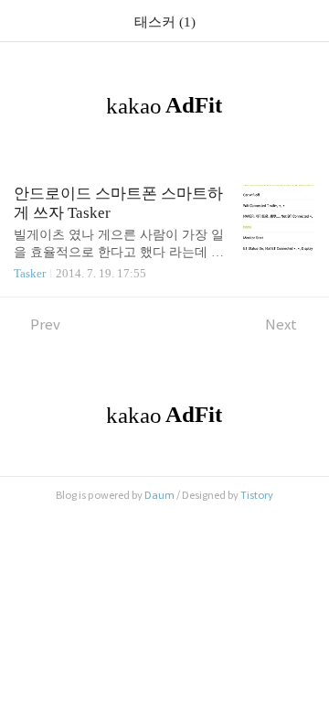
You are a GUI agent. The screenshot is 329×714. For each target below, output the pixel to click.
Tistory (256, 495)
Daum (159, 495)
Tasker (30, 273)
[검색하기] (306, 20)
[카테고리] (22, 20)
